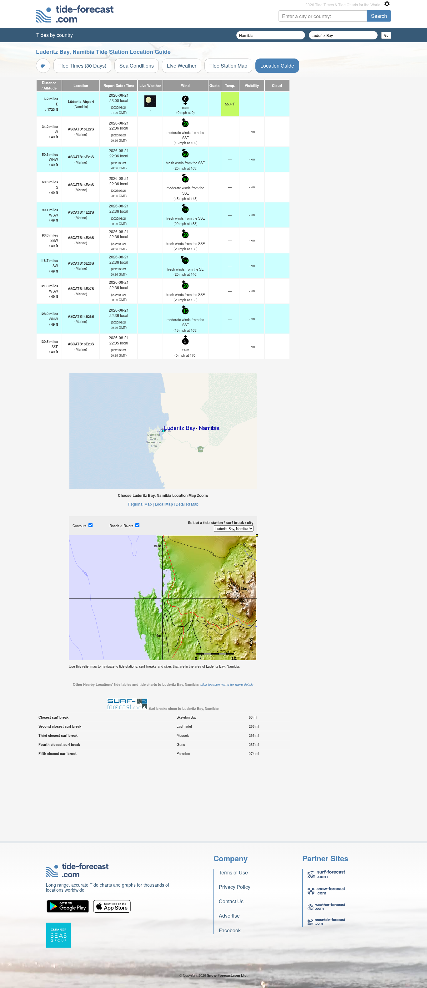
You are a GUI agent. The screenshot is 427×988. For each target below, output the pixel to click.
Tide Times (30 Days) (82, 65)
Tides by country (54, 34)
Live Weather (181, 65)
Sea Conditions (136, 65)
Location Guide (277, 65)
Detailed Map (187, 504)
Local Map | (165, 504)
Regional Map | (141, 504)
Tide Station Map (228, 65)
